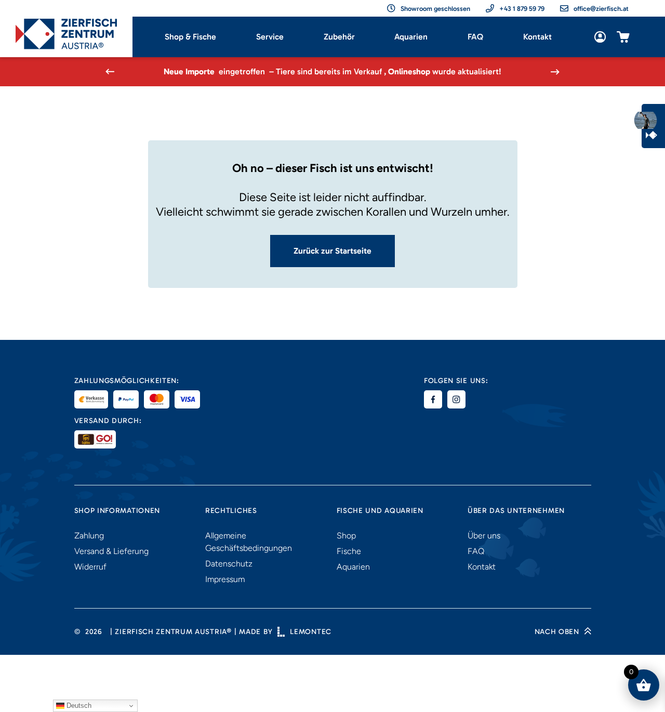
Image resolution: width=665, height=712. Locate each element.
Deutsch (77, 705)
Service (270, 37)
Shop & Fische (190, 37)
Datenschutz (228, 564)
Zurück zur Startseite (332, 251)
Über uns (484, 535)
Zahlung (89, 535)
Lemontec (310, 631)
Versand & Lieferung (111, 551)
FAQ (475, 37)
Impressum (225, 579)
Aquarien (411, 37)
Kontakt (537, 37)
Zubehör (339, 37)
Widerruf (90, 567)
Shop (346, 535)
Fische (349, 551)
